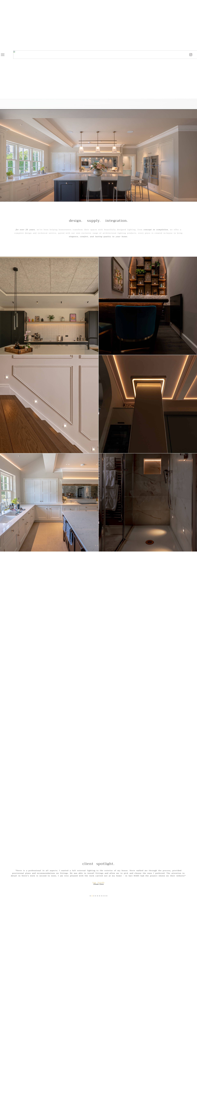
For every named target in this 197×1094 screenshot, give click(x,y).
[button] (3, 54)
